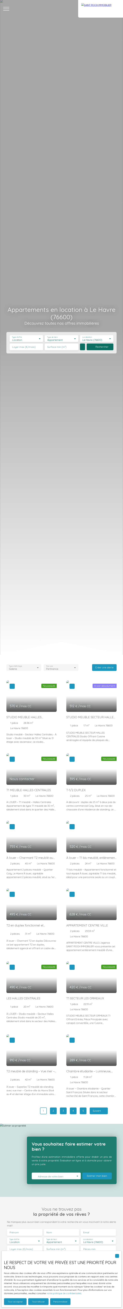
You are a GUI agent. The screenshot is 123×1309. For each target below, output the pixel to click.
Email (86, 1232)
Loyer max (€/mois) (24, 346)
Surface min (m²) (56, 346)
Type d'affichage (15, 666)
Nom (49, 1232)
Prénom (14, 1232)
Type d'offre (17, 337)
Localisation (87, 337)
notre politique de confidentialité (64, 1293)
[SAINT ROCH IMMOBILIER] (100, 9)
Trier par (49, 666)
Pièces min (89, 1249)
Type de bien (52, 337)
